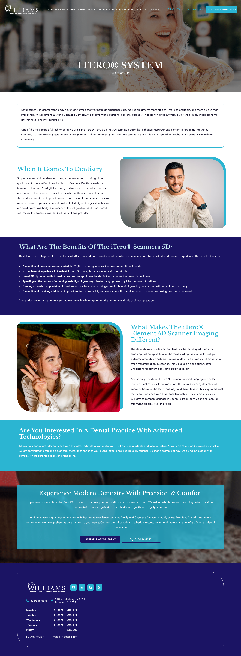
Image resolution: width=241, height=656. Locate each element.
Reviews (144, 9)
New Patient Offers (128, 9)
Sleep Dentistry (77, 9)
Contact (154, 9)
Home (50, 9)
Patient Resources (108, 9)
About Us (92, 9)
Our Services (61, 9)
